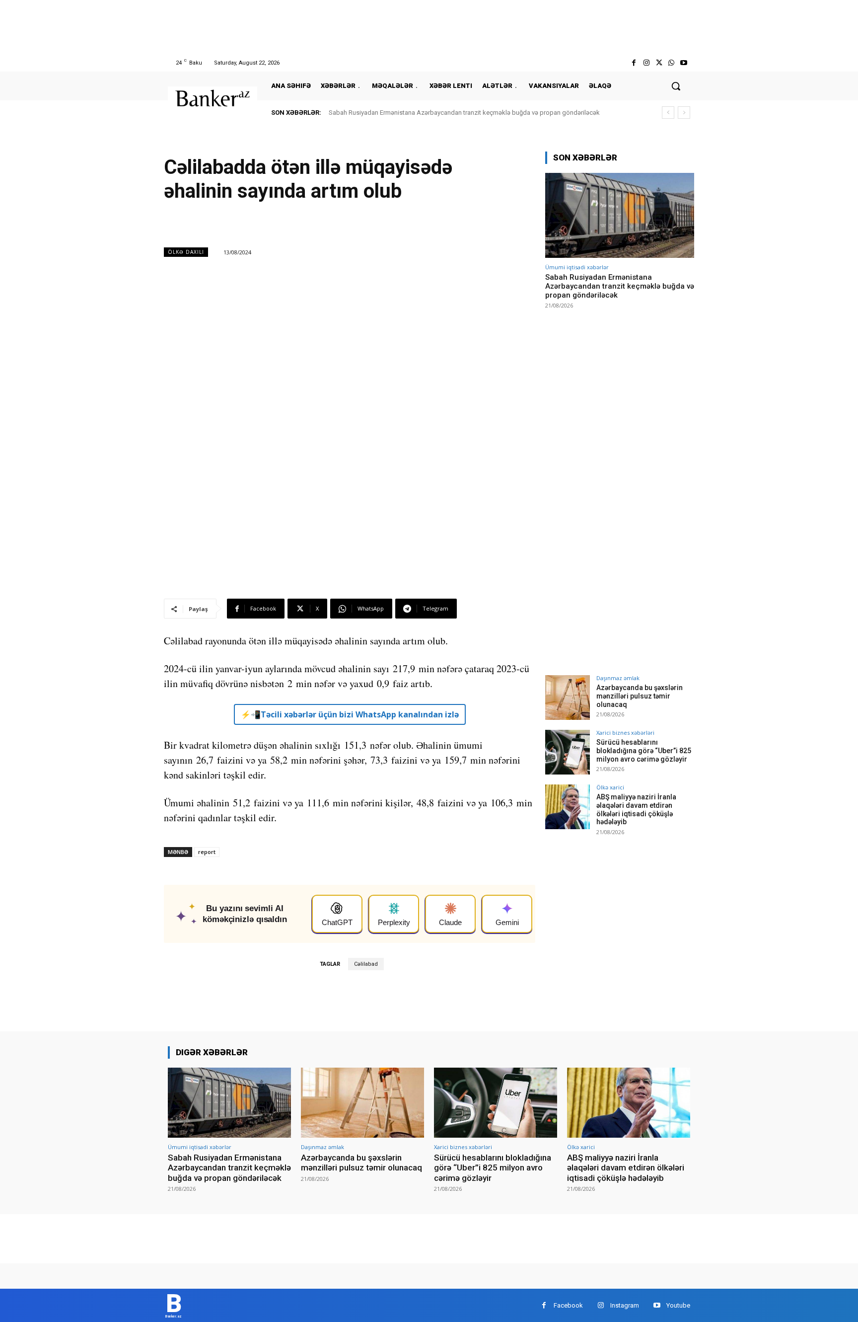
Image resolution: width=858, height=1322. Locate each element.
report (206, 851)
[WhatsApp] (671, 63)
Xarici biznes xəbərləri (625, 732)
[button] (675, 86)
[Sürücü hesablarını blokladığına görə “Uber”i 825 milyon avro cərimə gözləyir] (567, 752)
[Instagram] (646, 63)
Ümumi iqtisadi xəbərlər (577, 267)
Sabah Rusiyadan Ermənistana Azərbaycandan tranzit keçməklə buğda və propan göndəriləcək (464, 112)
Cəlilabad (366, 964)
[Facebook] (634, 63)
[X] (658, 63)
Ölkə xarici (610, 787)
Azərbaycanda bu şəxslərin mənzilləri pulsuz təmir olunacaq (639, 696)
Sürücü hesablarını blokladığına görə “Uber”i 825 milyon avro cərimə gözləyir (643, 750)
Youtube (678, 1305)
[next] (684, 112)
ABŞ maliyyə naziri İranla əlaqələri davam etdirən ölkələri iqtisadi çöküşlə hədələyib (636, 809)
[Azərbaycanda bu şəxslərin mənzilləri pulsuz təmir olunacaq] (567, 697)
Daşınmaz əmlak (618, 678)
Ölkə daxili (186, 251)
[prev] (668, 112)
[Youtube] (684, 63)
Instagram (624, 1305)
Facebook (568, 1305)
